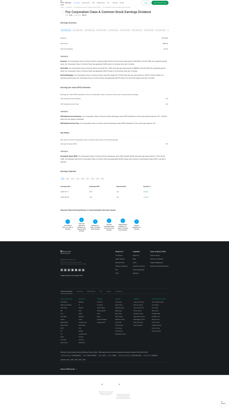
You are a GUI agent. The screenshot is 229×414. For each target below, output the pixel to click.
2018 (102, 178)
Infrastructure (83, 322)
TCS (61, 313)
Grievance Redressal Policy (159, 266)
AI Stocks (100, 302)
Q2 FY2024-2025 (161, 30)
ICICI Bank (63, 316)
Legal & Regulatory (156, 262)
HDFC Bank (63, 308)
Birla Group (118, 313)
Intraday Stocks (156, 331)
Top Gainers (155, 305)
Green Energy (101, 308)
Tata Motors (63, 302)
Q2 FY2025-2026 (113, 30)
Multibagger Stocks (139, 319)
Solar (98, 313)
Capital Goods (83, 334)
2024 (72, 178)
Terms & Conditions (156, 259)
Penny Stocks (137, 310)
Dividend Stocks (138, 313)
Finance (81, 337)
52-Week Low (156, 316)
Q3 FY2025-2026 (101, 30)
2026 (62, 178)
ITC (61, 331)
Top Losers (155, 308)
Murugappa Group (120, 334)
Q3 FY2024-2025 (149, 30)
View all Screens (138, 322)
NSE (76, 359)
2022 (82, 178)
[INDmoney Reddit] (79, 270)
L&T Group (118, 322)
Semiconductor (101, 310)
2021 (87, 178)
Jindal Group (119, 331)
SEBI (72, 359)
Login (145, 2)
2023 (77, 178)
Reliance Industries (65, 305)
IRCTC (62, 328)
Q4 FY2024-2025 (137, 30)
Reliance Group (119, 308)
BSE (80, 359)
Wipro (62, 337)
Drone (98, 316)
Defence (81, 316)
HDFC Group (119, 316)
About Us (136, 255)
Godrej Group (119, 325)
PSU (80, 328)
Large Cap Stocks (138, 302)
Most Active (155, 310)
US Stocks (77, 2)
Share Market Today (158, 302)
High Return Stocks (139, 316)
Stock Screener (137, 325)
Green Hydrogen (102, 319)
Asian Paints (64, 342)
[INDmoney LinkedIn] (65, 270)
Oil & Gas (81, 339)
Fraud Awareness (138, 270)
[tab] (66, 292)
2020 (92, 178)
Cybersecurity (101, 322)
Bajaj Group (118, 310)
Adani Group (118, 305)
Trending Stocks (156, 325)
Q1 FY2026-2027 (77, 30)
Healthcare (82, 342)
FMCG (80, 313)
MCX (84, 359)
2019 (97, 178)
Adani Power (64, 325)
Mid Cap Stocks (138, 305)
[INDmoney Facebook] (61, 270)
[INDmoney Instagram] (76, 270)
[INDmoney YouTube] (72, 270)
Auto (80, 310)
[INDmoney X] (69, 270)
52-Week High (156, 313)
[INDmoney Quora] (83, 270)
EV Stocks (100, 305)
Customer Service (139, 266)
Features (115, 2)
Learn (135, 262)
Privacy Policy (155, 255)
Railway (81, 331)
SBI (61, 310)
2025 (67, 178)
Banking (81, 302)
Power (80, 319)
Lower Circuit (155, 322)
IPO (108, 2)
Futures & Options (121, 266)
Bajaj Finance (64, 322)
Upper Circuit (155, 319)
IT (79, 305)
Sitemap (135, 273)
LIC (61, 334)
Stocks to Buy (156, 328)
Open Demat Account (160, 2)
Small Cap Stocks (138, 308)
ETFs (93, 2)
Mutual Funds (101, 2)
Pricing (122, 2)
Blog (134, 259)
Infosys (62, 319)
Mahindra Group (120, 319)
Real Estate (82, 325)
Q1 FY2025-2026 (125, 30)
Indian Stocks (86, 2)
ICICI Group (118, 328)
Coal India (63, 339)
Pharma (81, 308)
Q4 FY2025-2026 (89, 30)
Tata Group (118, 302)
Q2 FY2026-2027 (66, 30)
